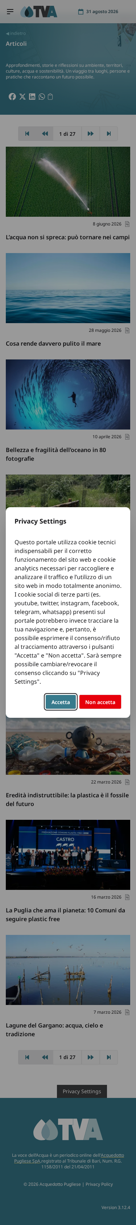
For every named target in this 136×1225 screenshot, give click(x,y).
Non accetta (100, 702)
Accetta (60, 702)
